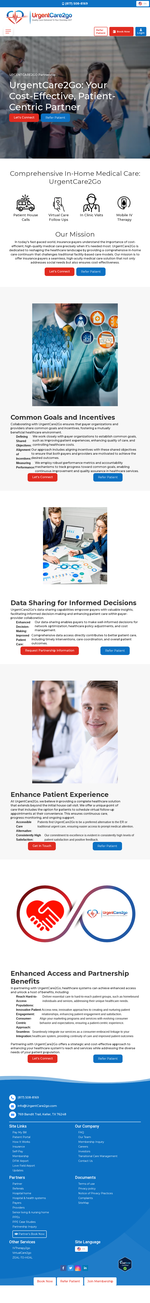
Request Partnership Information (49, 650)
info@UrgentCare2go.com (37, 1106)
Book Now (45, 1281)
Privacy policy (87, 1188)
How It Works (21, 1142)
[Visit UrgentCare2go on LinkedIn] (85, 1268)
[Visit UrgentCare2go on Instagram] (78, 1268)
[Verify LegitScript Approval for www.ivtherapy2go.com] (125, 1264)
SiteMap (83, 1202)
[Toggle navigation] (8, 31)
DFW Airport (20, 1161)
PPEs (16, 1217)
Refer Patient (55, 117)
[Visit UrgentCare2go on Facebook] (63, 1268)
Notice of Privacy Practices (95, 1193)
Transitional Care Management (97, 1156)
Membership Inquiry (91, 1142)
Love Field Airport (23, 1165)
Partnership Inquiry (24, 1226)
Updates (17, 1170)
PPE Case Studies (23, 1222)
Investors (84, 1151)
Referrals (18, 1188)
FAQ (81, 1132)
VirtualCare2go (21, 1252)
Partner (17, 1183)
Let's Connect (24, 117)
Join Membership (100, 1281)
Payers (16, 1202)
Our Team (84, 1137)
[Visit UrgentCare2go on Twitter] (71, 1268)
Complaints (85, 1198)
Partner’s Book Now (31, 1234)
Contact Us (85, 1161)
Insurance (18, 1146)
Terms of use (86, 1183)
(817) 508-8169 (28, 1097)
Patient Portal (21, 1137)
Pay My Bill (19, 1132)
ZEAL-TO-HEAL (22, 1257)
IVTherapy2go (21, 1248)
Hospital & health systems (29, 1198)
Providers (18, 1207)
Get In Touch (42, 846)
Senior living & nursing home (30, 1212)
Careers (83, 1146)
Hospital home (21, 1193)
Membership (20, 1156)
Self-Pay (17, 1151)
